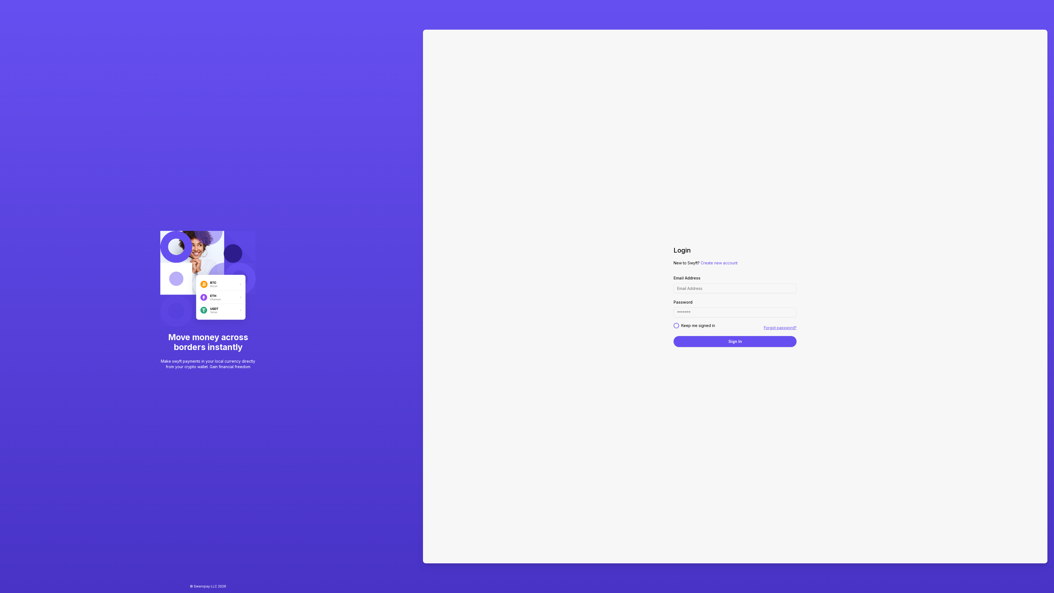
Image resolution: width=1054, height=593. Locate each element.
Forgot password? (780, 327)
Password (683, 302)
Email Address (687, 278)
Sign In (735, 341)
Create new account (719, 263)
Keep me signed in (698, 325)
